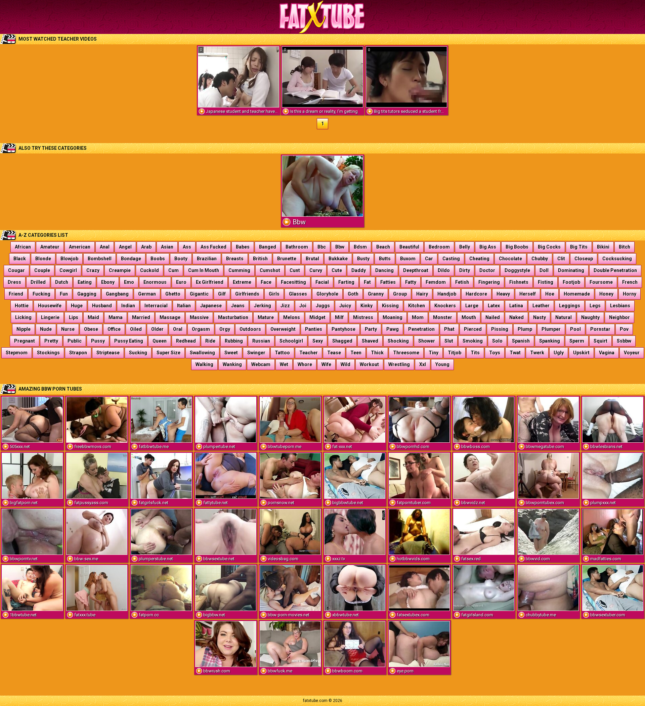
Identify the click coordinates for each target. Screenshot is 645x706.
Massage (170, 317)
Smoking (473, 341)
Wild (345, 364)
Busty (363, 258)
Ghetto (172, 294)
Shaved (370, 341)
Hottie (22, 305)
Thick (377, 352)
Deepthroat (415, 270)
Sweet (231, 352)
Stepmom (17, 352)
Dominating (571, 270)
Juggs (323, 305)
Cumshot (270, 270)
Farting (346, 282)
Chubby (539, 258)
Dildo (444, 270)
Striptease (108, 352)
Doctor (487, 270)
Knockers (445, 305)
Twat (515, 352)
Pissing (499, 329)
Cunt (295, 270)
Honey (606, 294)
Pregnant (24, 341)
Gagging (86, 294)
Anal (105, 247)
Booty (180, 258)
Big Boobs (517, 247)
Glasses (298, 294)
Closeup (583, 258)
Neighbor (619, 317)
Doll (544, 270)
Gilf (222, 294)
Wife (326, 364)
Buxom (408, 258)
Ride (210, 341)
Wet (284, 364)
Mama (116, 317)
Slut (448, 341)
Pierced (473, 329)
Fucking (41, 294)
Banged (267, 247)
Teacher (308, 352)
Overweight (283, 329)
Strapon (78, 352)
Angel (125, 247)
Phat (449, 329)
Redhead (186, 341)
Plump (525, 329)
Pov (624, 329)
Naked (516, 317)
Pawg (392, 329)
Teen (355, 352)
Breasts (235, 258)
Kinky (366, 305)
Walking (204, 364)
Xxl (422, 364)
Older (157, 329)
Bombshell (100, 258)
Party (371, 329)
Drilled (38, 282)
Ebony (108, 282)
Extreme (242, 282)
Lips (73, 317)
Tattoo (282, 352)
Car (429, 258)
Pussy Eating (128, 341)
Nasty (539, 317)
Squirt (600, 341)
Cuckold (149, 270)
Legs (595, 305)
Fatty (410, 282)
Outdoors (250, 329)
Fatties (388, 282)
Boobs (157, 258)
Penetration (421, 329)
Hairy (422, 294)
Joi (302, 305)
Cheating (479, 258)
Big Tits (579, 247)
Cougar (16, 270)
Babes (243, 247)
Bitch (624, 247)
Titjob (454, 352)
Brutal (312, 258)
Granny (376, 294)
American (79, 247)
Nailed (492, 317)
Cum (173, 270)
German (147, 294)
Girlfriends (247, 294)
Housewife (49, 305)
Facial (322, 282)
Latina (516, 305)
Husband (102, 305)
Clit (561, 258)
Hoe (549, 294)
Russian (261, 341)
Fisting (545, 282)
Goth (353, 294)
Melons (291, 317)
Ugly (559, 352)
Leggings (569, 305)
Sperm (576, 341)
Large (471, 305)
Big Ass (487, 247)
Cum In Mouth (203, 270)
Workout (369, 364)
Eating (85, 282)
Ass (187, 247)
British (260, 258)
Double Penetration (615, 270)
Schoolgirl (291, 341)
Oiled (136, 329)
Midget (317, 317)
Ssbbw (624, 341)
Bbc (321, 247)
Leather (541, 305)
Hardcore (476, 294)
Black (19, 258)
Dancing (384, 270)
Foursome (601, 282)
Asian (167, 247)
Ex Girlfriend (209, 282)
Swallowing (202, 352)
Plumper (551, 329)
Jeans (238, 305)
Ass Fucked (213, 247)
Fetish (462, 282)
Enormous (155, 282)
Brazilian (207, 258)
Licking (23, 317)
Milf (339, 317)
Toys (494, 352)
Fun (64, 294)
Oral (177, 329)
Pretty (51, 341)
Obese (91, 329)
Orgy (224, 329)
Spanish (521, 341)
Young (442, 364)
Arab (146, 247)
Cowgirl (68, 270)
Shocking (398, 341)
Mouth (469, 317)
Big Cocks (549, 247)
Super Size (168, 352)
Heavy (503, 294)
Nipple (23, 329)
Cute (337, 270)
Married (141, 317)
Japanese (211, 305)
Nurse (68, 329)
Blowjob (69, 258)
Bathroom (297, 247)
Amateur (49, 247)
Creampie (120, 270)
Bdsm (360, 247)
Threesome (406, 352)
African (23, 247)
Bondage (131, 258)
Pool (575, 329)
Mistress (363, 317)
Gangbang (117, 294)
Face (266, 282)
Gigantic (199, 294)
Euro (181, 282)
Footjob (571, 282)
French (630, 282)
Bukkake (338, 258)
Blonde (43, 258)
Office (114, 329)
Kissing (390, 305)
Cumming (239, 270)
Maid (93, 317)
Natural (563, 317)
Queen (160, 341)
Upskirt (581, 352)
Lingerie (50, 317)
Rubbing (234, 341)
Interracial (156, 305)
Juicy (345, 305)
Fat (367, 282)
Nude (46, 329)
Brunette (286, 258)
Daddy (358, 270)
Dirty (464, 270)
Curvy (315, 270)
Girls (274, 294)
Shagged (342, 341)
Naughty (590, 317)
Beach (383, 247)
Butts (385, 258)
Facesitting (293, 282)
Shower (426, 341)
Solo (497, 341)
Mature (266, 317)
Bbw (339, 247)
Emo (129, 282)
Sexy (317, 341)
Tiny (433, 352)
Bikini (603, 247)
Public (75, 341)
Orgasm (201, 329)
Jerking (262, 305)
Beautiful (409, 247)
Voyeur (632, 352)
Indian (128, 305)
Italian (184, 305)
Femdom (436, 282)
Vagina (606, 352)
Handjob (446, 294)
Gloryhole (327, 294)
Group (400, 294)
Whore (305, 364)
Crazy (92, 270)
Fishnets (518, 282)
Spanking (549, 341)
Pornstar (600, 329)
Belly (464, 247)
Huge (77, 305)
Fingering (489, 282)
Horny (629, 294)
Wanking (232, 364)
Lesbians (620, 305)
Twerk (537, 352)
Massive (199, 317)
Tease (334, 352)
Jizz (285, 305)
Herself (527, 294)
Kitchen (416, 305)
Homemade (577, 294)
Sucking (138, 352)
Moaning (392, 317)
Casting (451, 258)
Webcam (260, 364)
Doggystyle (517, 270)
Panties (313, 329)
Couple (42, 270)
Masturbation (233, 317)
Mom (418, 317)
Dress (14, 282)
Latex (494, 305)
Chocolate (510, 258)
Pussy (98, 341)
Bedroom (439, 247)
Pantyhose (343, 329)
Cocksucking (617, 258)
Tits (475, 352)
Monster (442, 317)
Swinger (256, 352)
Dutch (61, 282)
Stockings (48, 352)
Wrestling (399, 364)
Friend (16, 294)
